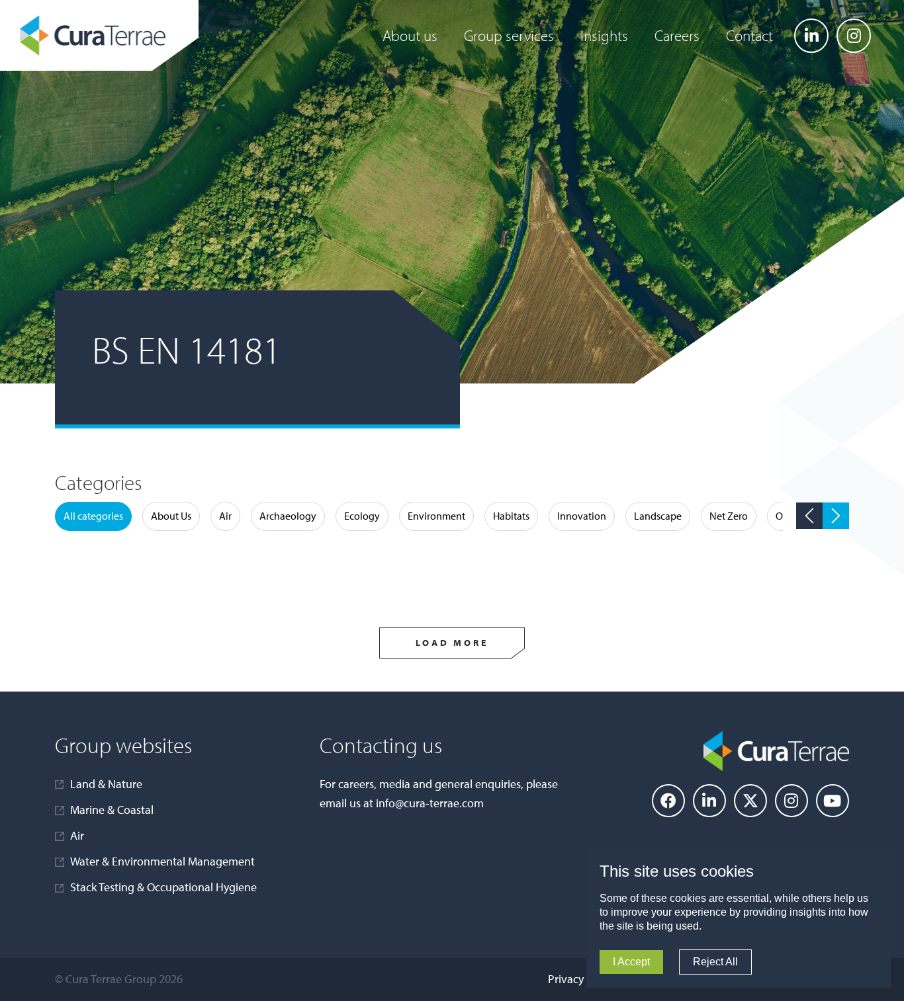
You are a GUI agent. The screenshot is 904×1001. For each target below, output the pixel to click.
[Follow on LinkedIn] (811, 36)
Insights (604, 35)
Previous (809, 515)
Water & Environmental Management (162, 861)
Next (836, 515)
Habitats (511, 515)
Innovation (581, 515)
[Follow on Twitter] (750, 800)
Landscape (658, 515)
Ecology (362, 515)
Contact (749, 35)
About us (410, 35)
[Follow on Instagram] (853, 36)
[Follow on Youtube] (832, 800)
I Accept (631, 961)
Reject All (715, 961)
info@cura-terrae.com (430, 803)
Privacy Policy (581, 978)
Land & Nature (106, 783)
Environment (436, 515)
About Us (171, 515)
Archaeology (287, 515)
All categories (93, 515)
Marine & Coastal (112, 809)
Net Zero (728, 515)
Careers (677, 35)
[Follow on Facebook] (668, 800)
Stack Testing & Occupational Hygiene (163, 887)
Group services (509, 35)
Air (225, 515)
